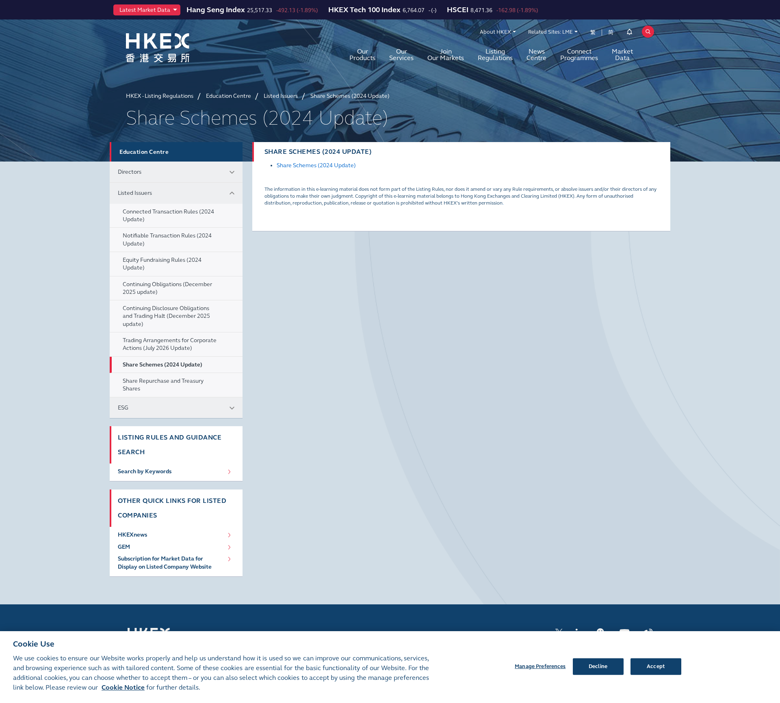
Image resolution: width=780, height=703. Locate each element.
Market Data (622, 54)
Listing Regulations (495, 54)
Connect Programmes (579, 54)
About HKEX (495, 32)
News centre (536, 54)
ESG (123, 407)
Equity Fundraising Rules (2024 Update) (162, 264)
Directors (129, 171)
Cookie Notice (123, 687)
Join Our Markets (445, 54)
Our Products (362, 54)
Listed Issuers (135, 193)
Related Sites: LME (550, 32)
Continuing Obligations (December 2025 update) (167, 288)
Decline (598, 666)
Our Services (401, 54)
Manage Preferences (540, 666)
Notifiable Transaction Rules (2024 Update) (167, 239)
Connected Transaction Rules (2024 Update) (168, 215)
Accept (656, 666)
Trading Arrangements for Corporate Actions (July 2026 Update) (170, 344)
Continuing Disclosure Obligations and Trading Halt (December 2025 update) (166, 316)
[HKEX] (179, 47)
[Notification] (629, 33)
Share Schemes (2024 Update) (162, 364)
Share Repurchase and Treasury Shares (163, 384)
